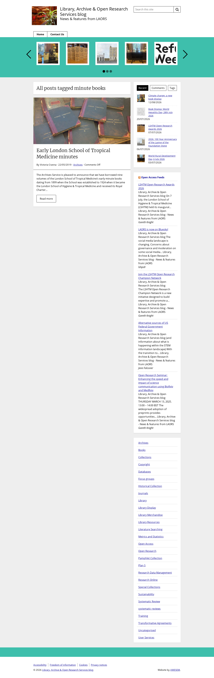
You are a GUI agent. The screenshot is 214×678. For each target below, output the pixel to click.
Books (142, 450)
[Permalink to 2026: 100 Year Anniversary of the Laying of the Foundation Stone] (141, 142)
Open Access (145, 544)
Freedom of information (63, 664)
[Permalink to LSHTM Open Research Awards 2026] (141, 128)
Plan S (142, 565)
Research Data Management (155, 572)
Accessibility (40, 664)
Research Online (148, 580)
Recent (142, 88)
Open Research (147, 551)
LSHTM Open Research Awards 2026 (156, 186)
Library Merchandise (150, 515)
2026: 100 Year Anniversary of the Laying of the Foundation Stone (162, 142)
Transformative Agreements (155, 623)
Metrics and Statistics (151, 536)
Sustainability (146, 594)
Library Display (147, 507)
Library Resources (149, 522)
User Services (146, 637)
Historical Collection (150, 486)
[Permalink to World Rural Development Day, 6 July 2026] (141, 158)
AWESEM (175, 669)
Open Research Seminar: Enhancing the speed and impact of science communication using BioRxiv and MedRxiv (155, 382)
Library (142, 500)
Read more (46, 198)
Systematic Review (149, 601)
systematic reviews (149, 608)
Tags (172, 88)
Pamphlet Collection (150, 558)
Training (143, 616)
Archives (78, 164)
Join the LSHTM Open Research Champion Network (156, 276)
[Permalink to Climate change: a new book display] (141, 98)
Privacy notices (99, 664)
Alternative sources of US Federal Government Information (153, 326)
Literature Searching (150, 529)
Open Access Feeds (152, 177)
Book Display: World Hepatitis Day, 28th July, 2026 (160, 112)
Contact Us (57, 34)
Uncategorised (147, 630)
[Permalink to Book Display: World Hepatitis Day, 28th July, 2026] (141, 111)
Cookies (83, 664)
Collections (144, 457)
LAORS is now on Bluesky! (153, 229)
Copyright (144, 464)
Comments (158, 88)
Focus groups (146, 479)
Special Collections (149, 587)
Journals (143, 493)
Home (40, 34)
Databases (144, 471)
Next (185, 54)
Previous (29, 54)
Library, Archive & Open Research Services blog (94, 11)
